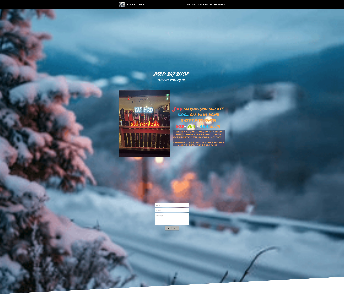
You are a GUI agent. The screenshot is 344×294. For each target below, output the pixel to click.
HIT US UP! (171, 228)
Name (158, 205)
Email (158, 210)
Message (159, 215)
